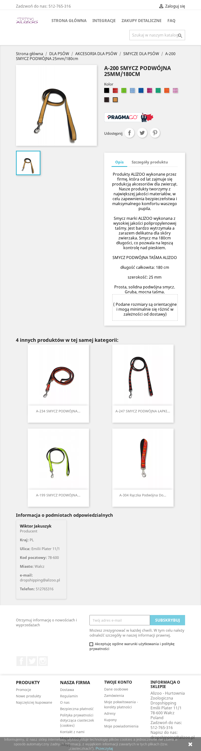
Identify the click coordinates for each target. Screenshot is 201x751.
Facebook (21, 661)
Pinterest (155, 133)
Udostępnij (129, 133)
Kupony (110, 719)
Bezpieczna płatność (77, 708)
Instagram (43, 661)
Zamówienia (114, 695)
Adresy (109, 713)
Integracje (104, 20)
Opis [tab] (119, 162)
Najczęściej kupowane (34, 702)
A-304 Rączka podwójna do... (142, 495)
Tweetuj (142, 133)
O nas (65, 702)
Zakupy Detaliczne (142, 20)
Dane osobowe (116, 689)
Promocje (23, 689)
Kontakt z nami (72, 731)
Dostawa (67, 689)
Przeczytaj (104, 748)
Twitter (32, 661)
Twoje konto (118, 682)
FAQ (171, 20)
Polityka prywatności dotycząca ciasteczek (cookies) (77, 720)
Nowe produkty (28, 696)
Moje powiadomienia (121, 726)
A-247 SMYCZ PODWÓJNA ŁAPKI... (142, 411)
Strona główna (69, 20)
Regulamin (69, 696)
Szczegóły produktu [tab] (150, 162)
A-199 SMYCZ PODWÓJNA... (58, 495)
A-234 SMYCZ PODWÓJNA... (58, 411)
